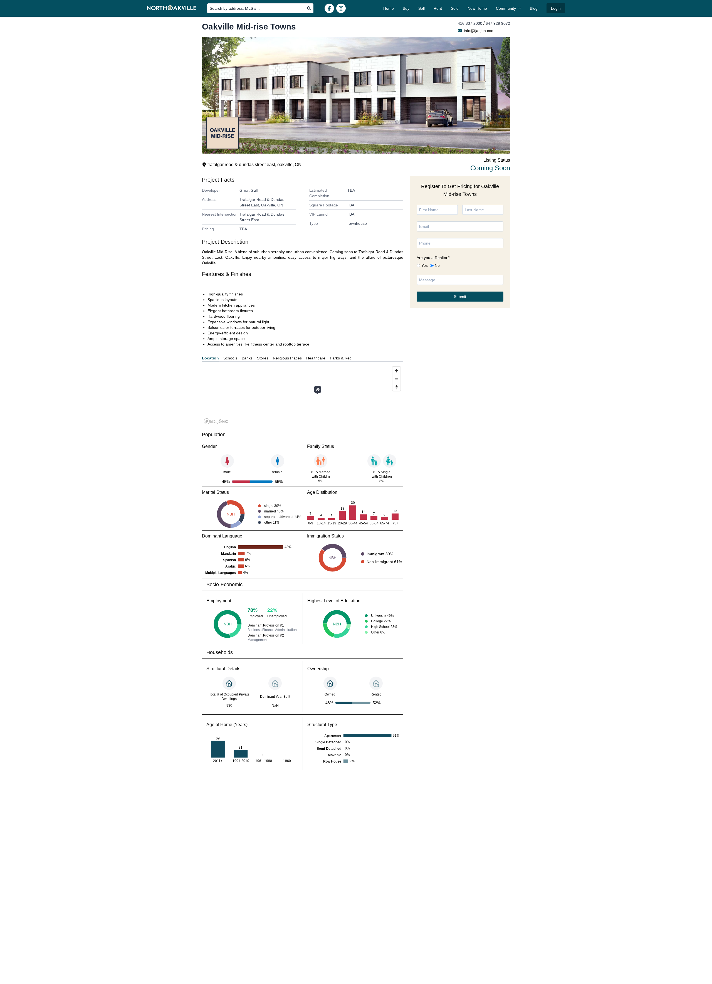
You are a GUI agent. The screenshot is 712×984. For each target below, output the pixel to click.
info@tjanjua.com (479, 30)
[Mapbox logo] (216, 421)
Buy (406, 8)
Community (506, 8)
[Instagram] (341, 8)
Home (388, 8)
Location (210, 358)
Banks (247, 358)
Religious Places (287, 358)
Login (556, 8)
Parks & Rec (341, 358)
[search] (309, 8)
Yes (424, 265)
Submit (460, 296)
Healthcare (315, 358)
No (437, 265)
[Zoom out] (396, 379)
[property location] (317, 389)
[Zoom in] (396, 371)
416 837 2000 (470, 23)
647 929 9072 (498, 23)
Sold (455, 8)
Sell (421, 8)
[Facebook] (329, 8)
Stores (262, 358)
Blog (534, 8)
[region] (302, 395)
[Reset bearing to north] (396, 387)
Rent (438, 8)
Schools (230, 358)
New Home (477, 8)
